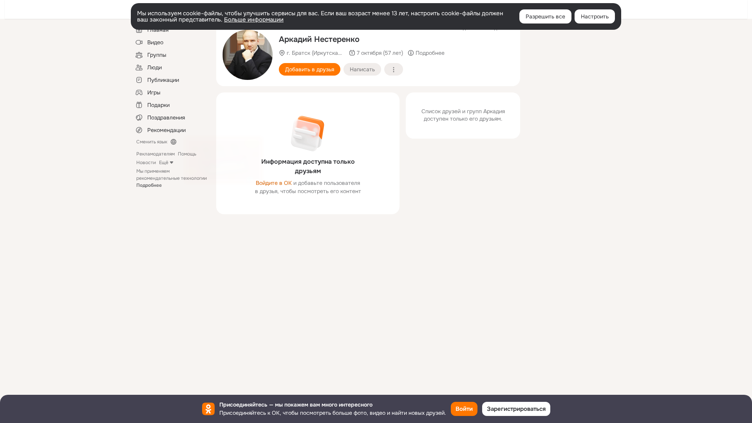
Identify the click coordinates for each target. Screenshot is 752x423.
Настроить (595, 16)
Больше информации (254, 20)
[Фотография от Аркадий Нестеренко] (247, 55)
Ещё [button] (163, 162)
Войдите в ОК (274, 182)
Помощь (187, 154)
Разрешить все (545, 16)
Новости (146, 162)
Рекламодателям (155, 154)
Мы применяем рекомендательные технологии (171, 178)
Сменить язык (151, 142)
